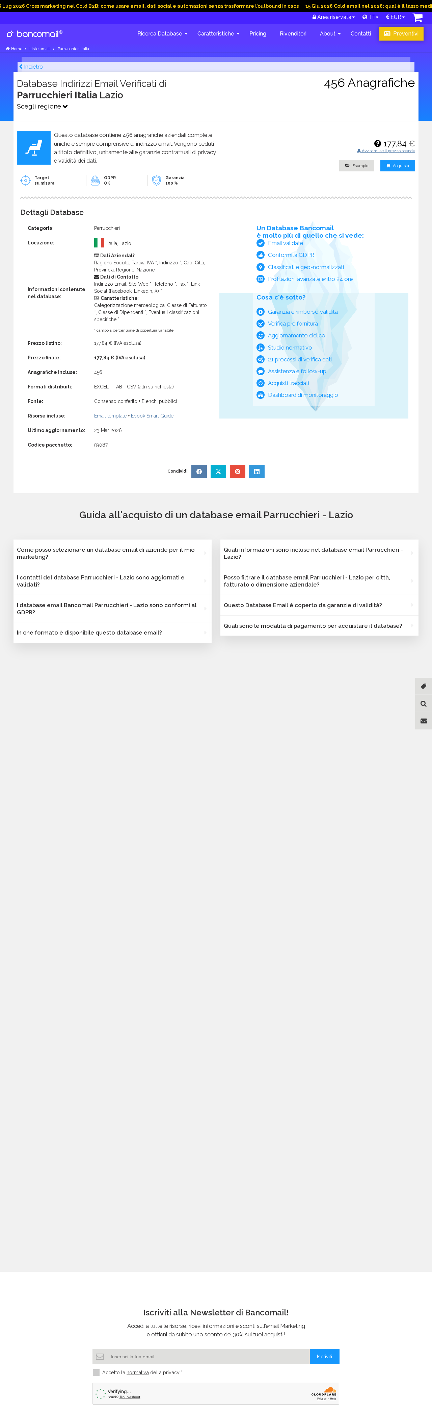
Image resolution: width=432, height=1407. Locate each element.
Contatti (361, 33)
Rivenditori (293, 33)
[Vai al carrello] (417, 19)
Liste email (40, 48)
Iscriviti (324, 1356)
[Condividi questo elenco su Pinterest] (237, 471)
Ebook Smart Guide (152, 416)
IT (371, 17)
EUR (395, 17)
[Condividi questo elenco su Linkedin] (257, 471)
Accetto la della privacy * (142, 1372)
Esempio (359, 165)
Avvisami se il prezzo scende (388, 150)
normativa (138, 1372)
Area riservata (333, 17)
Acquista (400, 165)
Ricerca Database (159, 33)
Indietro (33, 67)
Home (16, 48)
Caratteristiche (215, 33)
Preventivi (405, 33)
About (327, 33)
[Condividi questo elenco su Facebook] (199, 471)
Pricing (257, 33)
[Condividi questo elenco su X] (218, 471)
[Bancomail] (35, 39)
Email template (110, 416)
